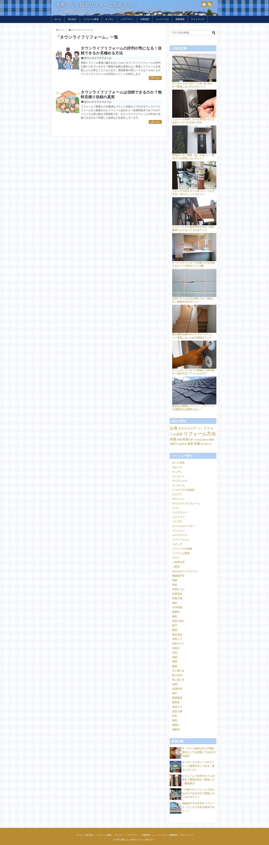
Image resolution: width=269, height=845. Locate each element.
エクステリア (187, 428)
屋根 (174, 616)
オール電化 (178, 462)
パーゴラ (177, 521)
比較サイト (178, 643)
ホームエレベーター (183, 526)
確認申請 (183, 444)
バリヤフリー (179, 512)
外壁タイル (178, 589)
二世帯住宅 (178, 562)
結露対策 (177, 688)
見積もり (177, 706)
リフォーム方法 (200, 433)
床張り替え (178, 621)
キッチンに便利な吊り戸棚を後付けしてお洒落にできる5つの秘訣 (199, 752)
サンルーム (178, 485)
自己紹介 (72, 19)
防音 (174, 716)
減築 (174, 657)
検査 (212, 439)
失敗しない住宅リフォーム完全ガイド (96, 4)
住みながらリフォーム (184, 571)
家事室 (176, 612)
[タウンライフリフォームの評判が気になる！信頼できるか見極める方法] (67, 58)
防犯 (202, 444)
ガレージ (177, 467)
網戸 (174, 693)
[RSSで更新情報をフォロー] (209, 4)
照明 (174, 661)
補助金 (176, 702)
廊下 (174, 625)
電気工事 (208, 444)
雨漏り (176, 725)
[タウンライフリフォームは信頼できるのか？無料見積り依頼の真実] (67, 101)
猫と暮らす (178, 679)
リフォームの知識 (182, 548)
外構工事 (177, 598)
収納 (179, 439)
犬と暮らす (178, 670)
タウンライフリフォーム (97, 58)
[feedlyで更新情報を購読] (203, 4)
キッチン (109, 19)
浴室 (174, 652)
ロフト (176, 557)
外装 (185, 439)
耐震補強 (180, 19)
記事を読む (155, 78)
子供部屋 (177, 607)
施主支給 (177, 634)
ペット (200, 429)
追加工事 (177, 711)
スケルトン (178, 499)
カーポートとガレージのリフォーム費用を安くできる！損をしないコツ (198, 766)
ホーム (58, 19)
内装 (173, 439)
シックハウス (162, 19)
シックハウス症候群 (183, 490)
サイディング (179, 480)
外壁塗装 (144, 19)
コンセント (178, 476)
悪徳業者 (205, 440)
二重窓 (176, 566)
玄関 (174, 684)
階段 (174, 720)
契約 (191, 439)
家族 (199, 440)
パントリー (178, 517)
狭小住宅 (177, 675)
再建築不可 (178, 575)
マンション (178, 530)
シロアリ (177, 494)
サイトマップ (197, 19)
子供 (195, 440)
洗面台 (176, 648)
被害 (190, 443)
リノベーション (181, 539)
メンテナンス (179, 535)
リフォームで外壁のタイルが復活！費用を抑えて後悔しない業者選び (198, 780)
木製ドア (177, 639)
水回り (174, 443)
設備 (197, 443)
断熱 (174, 630)
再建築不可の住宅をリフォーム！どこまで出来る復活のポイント (198, 807)
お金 (174, 428)
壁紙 (174, 584)
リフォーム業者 (91, 19)
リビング (177, 544)
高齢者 (176, 729)
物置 (174, 666)
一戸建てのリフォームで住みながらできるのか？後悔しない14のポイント (198, 793)
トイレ (176, 508)
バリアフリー (127, 19)
